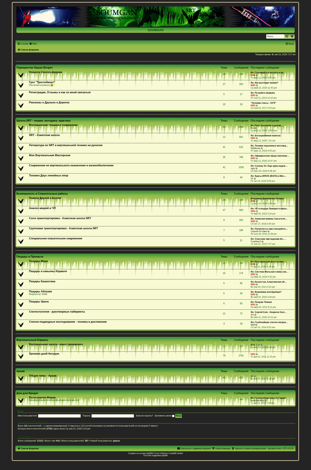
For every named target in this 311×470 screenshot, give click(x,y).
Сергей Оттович (259, 231)
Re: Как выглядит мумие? (264, 83)
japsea (116, 441)
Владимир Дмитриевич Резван (267, 198)
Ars (252, 128)
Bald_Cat (255, 345)
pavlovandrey (257, 400)
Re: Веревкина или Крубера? (266, 292)
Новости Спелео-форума (45, 72)
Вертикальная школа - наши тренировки (56, 344)
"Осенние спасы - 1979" (263, 103)
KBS (253, 75)
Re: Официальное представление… (270, 156)
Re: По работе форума (263, 93)
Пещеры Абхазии (40, 291)
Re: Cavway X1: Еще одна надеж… (269, 166)
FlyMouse (255, 148)
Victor (44, 294)
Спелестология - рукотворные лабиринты (57, 311)
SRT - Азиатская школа (44, 135)
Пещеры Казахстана (42, 281)
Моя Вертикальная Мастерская (49, 155)
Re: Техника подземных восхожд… (269, 145)
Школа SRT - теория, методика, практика (43, 120)
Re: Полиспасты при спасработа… (269, 229)
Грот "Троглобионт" (42, 82)
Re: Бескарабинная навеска (266, 135)
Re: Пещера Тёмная (261, 302)
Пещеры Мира (38, 261)
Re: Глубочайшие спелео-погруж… (269, 322)
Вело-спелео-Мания (42, 397)
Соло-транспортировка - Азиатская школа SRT (60, 218)
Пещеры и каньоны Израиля (48, 271)
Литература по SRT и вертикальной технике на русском (65, 145)
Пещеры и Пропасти (29, 256)
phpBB (149, 453)
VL (252, 178)
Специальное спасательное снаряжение (55, 238)
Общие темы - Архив (43, 375)
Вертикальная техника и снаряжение (53, 125)
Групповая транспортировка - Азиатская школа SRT (63, 228)
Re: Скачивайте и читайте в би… (268, 72)
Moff (253, 325)
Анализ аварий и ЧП (42, 208)
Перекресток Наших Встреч (34, 67)
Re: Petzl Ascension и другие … (267, 125)
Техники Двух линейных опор (48, 175)
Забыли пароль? (144, 415)
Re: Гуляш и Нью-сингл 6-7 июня (268, 398)
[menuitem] (33, 44)
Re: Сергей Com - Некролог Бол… (269, 312)
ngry (253, 168)
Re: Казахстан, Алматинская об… (269, 282)
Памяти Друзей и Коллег (45, 198)
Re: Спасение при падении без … (268, 239)
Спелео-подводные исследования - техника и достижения (68, 321)
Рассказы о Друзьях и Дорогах (49, 102)
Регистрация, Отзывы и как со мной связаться (60, 92)
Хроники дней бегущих (44, 353)
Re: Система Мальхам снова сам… (269, 272)
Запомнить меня (163, 415)
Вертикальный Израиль (32, 339)
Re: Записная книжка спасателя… (269, 219)
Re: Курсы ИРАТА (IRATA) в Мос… (268, 176)
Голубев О (256, 241)
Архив (20, 371)
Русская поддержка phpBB (155, 455)
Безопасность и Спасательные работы (42, 193)
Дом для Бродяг (27, 393)
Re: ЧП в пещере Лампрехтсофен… (270, 208)
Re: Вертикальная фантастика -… (269, 261)
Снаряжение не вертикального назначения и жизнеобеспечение (71, 165)
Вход (20, 411)
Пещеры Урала (39, 301)
